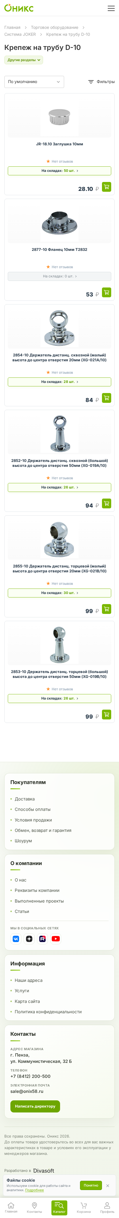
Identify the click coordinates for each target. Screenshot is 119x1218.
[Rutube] (42, 938)
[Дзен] (29, 938)
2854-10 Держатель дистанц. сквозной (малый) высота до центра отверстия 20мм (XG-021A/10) (59, 357)
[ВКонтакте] (15, 938)
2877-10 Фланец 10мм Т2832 (59, 249)
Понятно (91, 1185)
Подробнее (34, 1190)
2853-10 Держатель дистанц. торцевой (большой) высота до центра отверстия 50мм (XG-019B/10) (59, 674)
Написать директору (35, 1106)
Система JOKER (20, 34)
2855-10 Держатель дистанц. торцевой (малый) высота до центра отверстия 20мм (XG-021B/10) (60, 569)
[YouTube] (55, 938)
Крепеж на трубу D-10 (68, 34)
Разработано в (17, 1170)
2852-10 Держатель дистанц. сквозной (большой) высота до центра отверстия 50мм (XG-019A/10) (59, 463)
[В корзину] (106, 187)
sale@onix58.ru (26, 1091)
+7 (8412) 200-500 (30, 1076)
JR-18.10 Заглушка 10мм (59, 144)
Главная (12, 27)
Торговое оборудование (54, 27)
